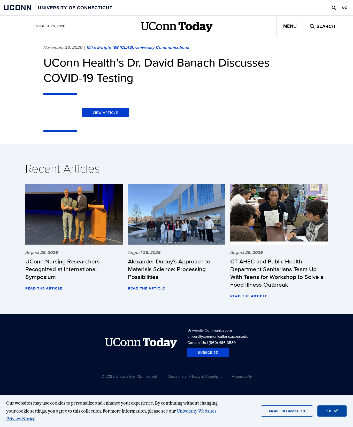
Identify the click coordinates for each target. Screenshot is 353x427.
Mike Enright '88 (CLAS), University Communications (138, 47)
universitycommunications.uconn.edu (217, 336)
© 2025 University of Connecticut (129, 376)
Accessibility (242, 376)
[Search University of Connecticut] (334, 8)
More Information (287, 411)
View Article (105, 112)
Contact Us (196, 342)
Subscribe (208, 352)
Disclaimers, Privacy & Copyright (194, 376)
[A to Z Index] (344, 8)
